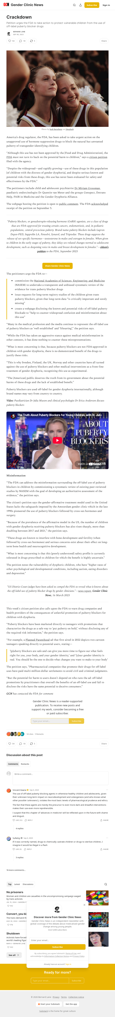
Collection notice (76, 997)
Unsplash (70, 129)
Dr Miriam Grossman (87, 188)
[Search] (74, 5)
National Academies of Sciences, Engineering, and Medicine (69, 281)
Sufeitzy (16, 838)
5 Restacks (39, 734)
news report (84, 591)
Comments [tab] (13, 764)
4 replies (19, 828)
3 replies (19, 857)
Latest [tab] (17, 884)
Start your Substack (50, 1004)
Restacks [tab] (25, 764)
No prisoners (14, 892)
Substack (43, 1011)
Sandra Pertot (25, 902)
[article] (57, 899)
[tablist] (18, 764)
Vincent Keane (19, 790)
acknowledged (99, 204)
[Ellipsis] (107, 790)
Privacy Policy (78, 956)
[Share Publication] (80, 5)
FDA (9, 157)
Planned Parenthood (38, 640)
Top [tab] (9, 884)
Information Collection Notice (56, 956)
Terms (64, 997)
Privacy (56, 997)
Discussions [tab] (28, 884)
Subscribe (92, 5)
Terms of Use (71, 953)
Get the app (71, 1004)
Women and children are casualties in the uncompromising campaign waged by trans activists (43, 897)
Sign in (106, 5)
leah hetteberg (56, 129)
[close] (84, 905)
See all (12, 955)
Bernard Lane (19, 32)
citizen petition (98, 157)
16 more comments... (16, 870)
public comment (68, 204)
